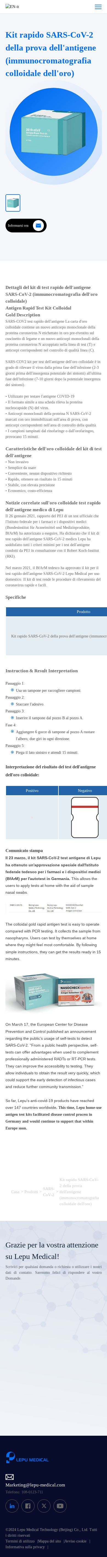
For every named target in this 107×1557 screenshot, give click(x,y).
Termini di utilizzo (20, 1541)
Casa (15, 1192)
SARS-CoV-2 (49, 1192)
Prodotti (31, 1192)
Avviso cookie (75, 1541)
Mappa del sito (49, 1541)
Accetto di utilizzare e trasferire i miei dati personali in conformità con (57, 1394)
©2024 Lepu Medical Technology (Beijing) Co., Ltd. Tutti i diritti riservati (51, 1533)
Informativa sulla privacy (25, 1547)
